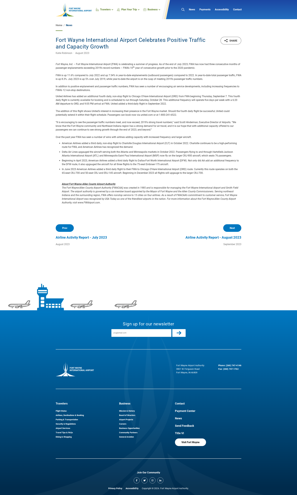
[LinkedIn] (160, 480)
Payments (205, 9)
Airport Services (63, 428)
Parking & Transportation (67, 419)
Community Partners (128, 432)
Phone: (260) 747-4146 (229, 365)
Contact (237, 9)
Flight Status (61, 411)
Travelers (62, 403)
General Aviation (126, 437)
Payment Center (185, 411)
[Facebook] (137, 480)
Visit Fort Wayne (190, 442)
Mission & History (127, 411)
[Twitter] (145, 480)
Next (232, 228)
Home (59, 25)
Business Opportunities (129, 428)
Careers (122, 424)
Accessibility (222, 9)
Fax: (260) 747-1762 (228, 369)
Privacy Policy (115, 488)
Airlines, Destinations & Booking (70, 415)
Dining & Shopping (64, 437)
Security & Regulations (66, 424)
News (192, 9)
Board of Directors (127, 415)
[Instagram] (152, 480)
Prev (64, 228)
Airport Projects (126, 419)
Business (124, 403)
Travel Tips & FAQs (64, 432)
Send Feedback (184, 425)
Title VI (179, 433)
